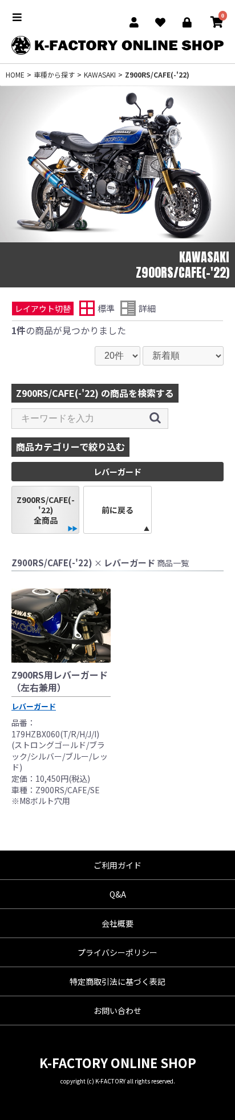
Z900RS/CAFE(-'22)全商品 (46, 510)
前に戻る (117, 510)
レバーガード (33, 706)
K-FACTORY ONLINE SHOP (117, 1062)
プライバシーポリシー (117, 952)
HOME (15, 74)
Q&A (118, 894)
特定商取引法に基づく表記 (117, 981)
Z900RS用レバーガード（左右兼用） (59, 681)
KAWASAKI (100, 74)
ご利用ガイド (117, 865)
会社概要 (117, 923)
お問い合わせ (117, 1010)
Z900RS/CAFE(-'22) (157, 74)
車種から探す (54, 74)
